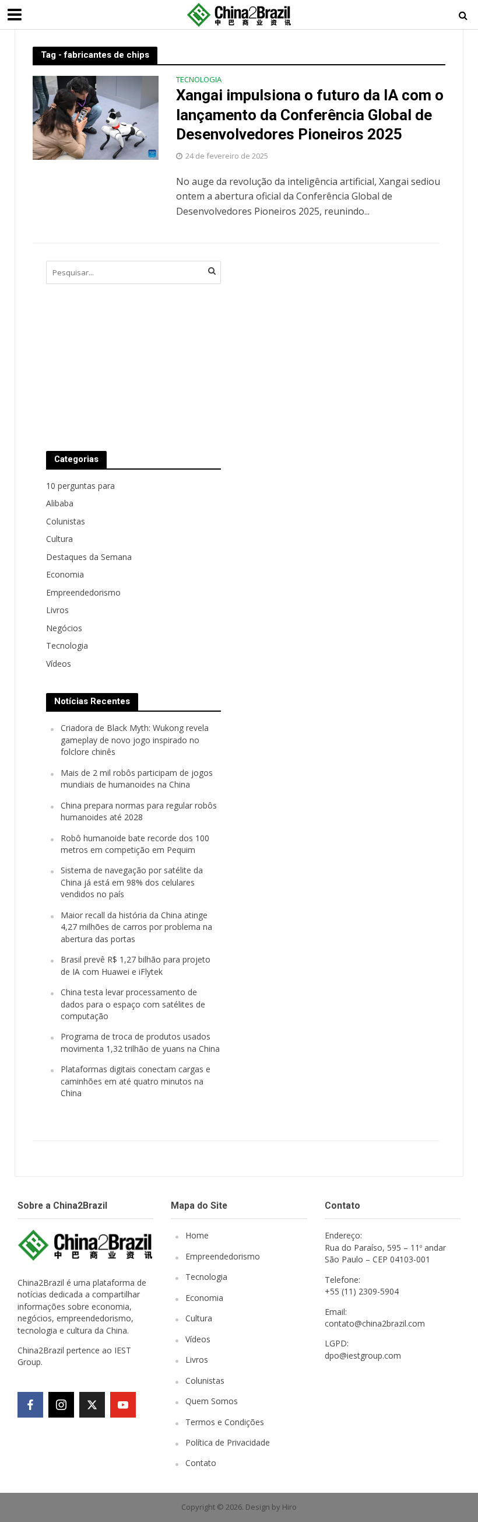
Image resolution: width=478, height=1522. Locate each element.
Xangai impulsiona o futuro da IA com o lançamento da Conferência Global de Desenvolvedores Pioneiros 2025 (310, 114)
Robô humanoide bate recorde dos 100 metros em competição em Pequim (135, 843)
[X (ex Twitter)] (92, 1405)
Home (197, 1235)
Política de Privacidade (227, 1442)
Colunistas (204, 1380)
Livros (196, 1359)
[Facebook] (30, 1405)
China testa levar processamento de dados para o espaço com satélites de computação (133, 1003)
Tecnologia (199, 80)
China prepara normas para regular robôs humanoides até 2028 (139, 811)
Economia (204, 1297)
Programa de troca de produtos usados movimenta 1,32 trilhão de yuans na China (140, 1042)
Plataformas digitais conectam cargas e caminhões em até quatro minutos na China (135, 1080)
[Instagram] (61, 1405)
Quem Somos (211, 1400)
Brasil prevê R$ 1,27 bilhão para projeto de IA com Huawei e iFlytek (135, 965)
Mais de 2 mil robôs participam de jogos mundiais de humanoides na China (137, 778)
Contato (200, 1462)
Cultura (198, 1318)
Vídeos (197, 1339)
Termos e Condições (224, 1421)
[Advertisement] (325, 344)
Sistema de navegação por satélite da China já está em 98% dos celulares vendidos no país (132, 882)
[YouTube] (123, 1405)
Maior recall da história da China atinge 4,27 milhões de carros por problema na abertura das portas (136, 926)
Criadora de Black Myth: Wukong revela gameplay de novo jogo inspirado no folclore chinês (135, 739)
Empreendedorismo (222, 1256)
